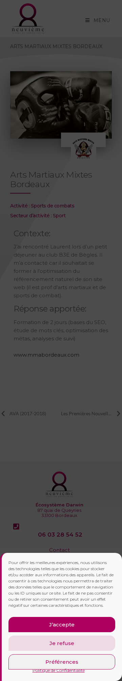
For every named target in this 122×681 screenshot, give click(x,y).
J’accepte (62, 624)
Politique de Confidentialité (59, 670)
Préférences (61, 662)
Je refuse (61, 643)
